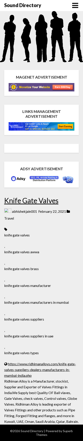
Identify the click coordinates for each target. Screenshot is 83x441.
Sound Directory (22, 5)
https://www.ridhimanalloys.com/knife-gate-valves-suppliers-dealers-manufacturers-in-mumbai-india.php (40, 369)
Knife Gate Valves (31, 200)
